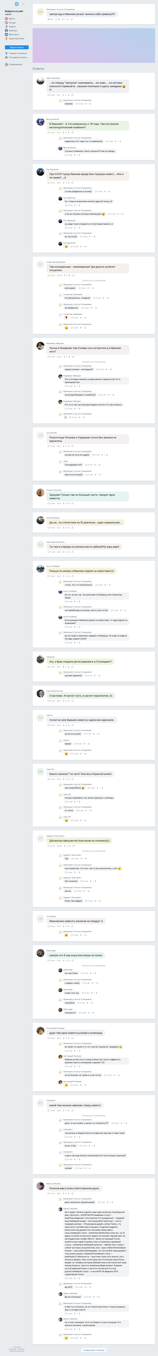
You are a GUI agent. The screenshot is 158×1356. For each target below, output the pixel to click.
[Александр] (41, 953)
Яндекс (12, 26)
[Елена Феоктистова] (41, 693)
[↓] (67, 19)
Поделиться (72, 19)
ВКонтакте (14, 34)
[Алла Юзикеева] (41, 520)
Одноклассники (16, 38)
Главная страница (18, 53)
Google (12, 22)
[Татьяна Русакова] (41, 493)
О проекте (16, 1347)
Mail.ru (12, 18)
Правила (12, 1349)
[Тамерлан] (41, 659)
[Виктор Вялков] (41, 122)
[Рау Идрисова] (41, 172)
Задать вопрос (17, 47)
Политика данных (16, 1351)
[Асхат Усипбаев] (41, 569)
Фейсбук (13, 30)
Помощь (21, 1349)
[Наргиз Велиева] (41, 81)
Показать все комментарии (93, 280)
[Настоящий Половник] (41, 1031)
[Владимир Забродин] (41, 346)
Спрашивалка (15, 64)
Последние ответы (18, 57)
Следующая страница (94, 1350)
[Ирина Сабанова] (41, 1186)
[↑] (63, 19)
